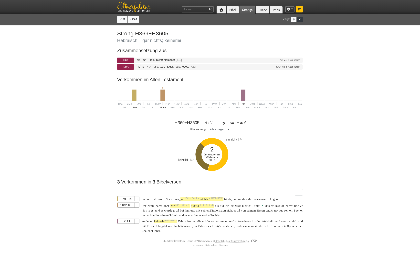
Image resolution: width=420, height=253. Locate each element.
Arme (150, 206)
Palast (202, 226)
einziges (236, 206)
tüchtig (178, 226)
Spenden (223, 245)
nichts (211, 199)
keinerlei (165, 221)
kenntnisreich (288, 221)
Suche (263, 10)
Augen (274, 199)
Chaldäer (147, 231)
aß (238, 210)
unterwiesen (243, 221)
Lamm (256, 206)
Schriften (270, 226)
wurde (168, 210)
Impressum (197, 245)
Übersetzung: (198, 129)
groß (176, 210)
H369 (125, 60)
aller (258, 221)
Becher (298, 210)
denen (149, 221)
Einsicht (152, 226)
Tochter (215, 215)
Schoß (173, 215)
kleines (246, 206)
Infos (276, 10)
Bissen (260, 210)
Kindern (215, 210)
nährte (146, 210)
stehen (230, 226)
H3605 (126, 66)
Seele (169, 199)
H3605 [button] (133, 19)
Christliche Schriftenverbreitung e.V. (232, 241)
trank (274, 210)
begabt (162, 226)
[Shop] (299, 9)
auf (240, 199)
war (190, 215)
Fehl (181, 221)
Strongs (247, 10)
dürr (176, 199)
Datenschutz (211, 245)
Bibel (232, 10)
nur (234, 199)
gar (188, 199)
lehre (157, 231)
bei (182, 210)
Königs (216, 226)
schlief (151, 215)
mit (198, 210)
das (267, 206)
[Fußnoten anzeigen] (300, 19)
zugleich (226, 210)
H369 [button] (122, 19)
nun (149, 199)
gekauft (279, 206)
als (217, 206)
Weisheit (267, 221)
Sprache (292, 226)
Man (250, 199)
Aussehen (222, 221)
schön (206, 221)
